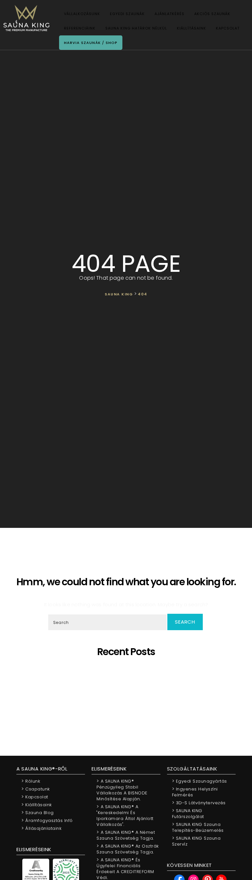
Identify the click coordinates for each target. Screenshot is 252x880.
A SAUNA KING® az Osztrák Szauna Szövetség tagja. (127, 848)
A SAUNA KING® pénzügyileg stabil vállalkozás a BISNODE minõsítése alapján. (122, 789)
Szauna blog (37, 812)
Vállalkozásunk (82, 13)
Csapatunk (35, 788)
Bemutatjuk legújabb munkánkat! (128, 693)
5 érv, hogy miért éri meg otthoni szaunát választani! (128, 669)
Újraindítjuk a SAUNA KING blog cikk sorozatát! (128, 716)
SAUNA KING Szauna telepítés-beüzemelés (198, 827)
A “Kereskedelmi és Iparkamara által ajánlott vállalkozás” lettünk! (128, 710)
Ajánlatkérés (169, 13)
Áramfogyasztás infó (47, 820)
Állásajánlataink (41, 828)
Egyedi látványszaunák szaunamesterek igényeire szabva (128, 675)
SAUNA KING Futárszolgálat (188, 813)
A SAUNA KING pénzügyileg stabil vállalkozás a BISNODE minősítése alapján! (128, 698)
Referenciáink (79, 28)
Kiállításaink (191, 28)
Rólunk (30, 780)
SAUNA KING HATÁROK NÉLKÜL (136, 28)
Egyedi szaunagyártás (199, 780)
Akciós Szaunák (212, 13)
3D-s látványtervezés (199, 802)
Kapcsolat (228, 28)
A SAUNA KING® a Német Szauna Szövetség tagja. (125, 835)
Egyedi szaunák (127, 13)
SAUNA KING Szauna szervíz (196, 840)
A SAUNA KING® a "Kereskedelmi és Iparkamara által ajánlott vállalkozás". (125, 815)
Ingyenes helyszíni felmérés (195, 791)
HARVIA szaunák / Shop (90, 42)
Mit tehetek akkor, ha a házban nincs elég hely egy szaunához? (128, 704)
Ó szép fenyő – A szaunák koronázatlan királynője (128, 687)
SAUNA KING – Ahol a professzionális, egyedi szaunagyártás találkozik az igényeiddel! (128, 681)
